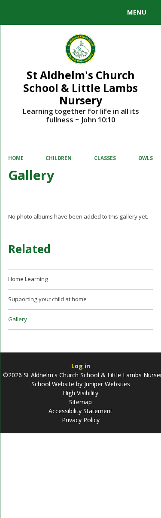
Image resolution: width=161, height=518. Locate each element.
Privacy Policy (81, 420)
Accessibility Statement (80, 411)
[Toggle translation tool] (38, 12)
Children (59, 158)
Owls (145, 158)
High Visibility (80, 393)
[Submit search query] (104, 11)
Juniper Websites (106, 384)
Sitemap (80, 402)
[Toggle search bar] (16, 12)
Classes (105, 158)
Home (16, 158)
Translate (71, 14)
